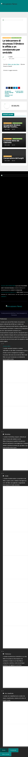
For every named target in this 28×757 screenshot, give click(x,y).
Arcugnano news (6, 37)
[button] (20, 10)
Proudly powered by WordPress (8, 313)
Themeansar (14, 315)
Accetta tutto (13, 750)
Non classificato (10, 690)
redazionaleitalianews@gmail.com (8, 292)
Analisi (7, 473)
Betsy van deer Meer (13, 64)
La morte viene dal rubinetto (19, 92)
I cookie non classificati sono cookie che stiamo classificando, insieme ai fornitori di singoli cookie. (14, 698)
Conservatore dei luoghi (13, 158)
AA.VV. (10, 56)
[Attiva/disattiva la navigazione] (26, 10)
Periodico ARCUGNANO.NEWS (8, 285)
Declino (3, 750)
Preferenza (8, 651)
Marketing (8, 431)
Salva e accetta (5, 754)
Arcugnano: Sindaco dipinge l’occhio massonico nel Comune (9, 94)
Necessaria (9, 343)
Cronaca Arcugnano (16, 37)
